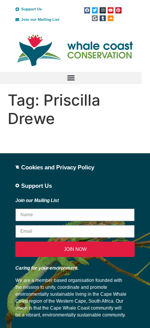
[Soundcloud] (110, 18)
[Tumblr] (102, 18)
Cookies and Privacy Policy (57, 167)
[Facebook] (87, 10)
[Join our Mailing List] (17, 20)
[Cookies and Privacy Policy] (17, 167)
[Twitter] (95, 10)
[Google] (95, 18)
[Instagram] (102, 10)
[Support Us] (17, 9)
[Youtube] (110, 10)
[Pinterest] (118, 10)
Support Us (31, 9)
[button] (71, 78)
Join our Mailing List (40, 19)
